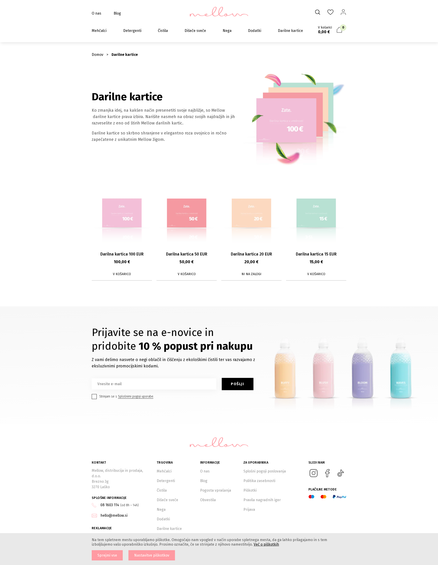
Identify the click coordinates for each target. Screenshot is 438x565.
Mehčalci (99, 30)
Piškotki (250, 490)
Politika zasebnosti (259, 481)
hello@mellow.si (114, 515)
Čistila (163, 30)
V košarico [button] (122, 274)
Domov (97, 54)
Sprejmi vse (107, 555)
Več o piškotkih (266, 544)
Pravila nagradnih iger (262, 500)
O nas (96, 13)
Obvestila (208, 500)
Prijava (249, 509)
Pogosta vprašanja (215, 490)
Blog (117, 13)
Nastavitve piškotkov (151, 555)
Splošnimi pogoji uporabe (135, 396)
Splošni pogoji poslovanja (264, 471)
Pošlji (237, 384)
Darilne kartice (290, 30)
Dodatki (254, 30)
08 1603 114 (109, 505)
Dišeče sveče (195, 30)
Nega (227, 30)
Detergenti (132, 30)
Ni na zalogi (251, 274)
